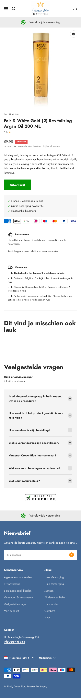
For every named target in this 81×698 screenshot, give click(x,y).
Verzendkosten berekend (30, 146)
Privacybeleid (12, 584)
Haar (47, 617)
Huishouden (51, 604)
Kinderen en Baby (54, 597)
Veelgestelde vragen (15, 604)
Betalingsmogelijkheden (17, 591)
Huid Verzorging (54, 584)
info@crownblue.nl (14, 381)
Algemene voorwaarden (18, 577)
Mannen (48, 591)
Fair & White (11, 114)
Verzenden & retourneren (18, 597)
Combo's (49, 611)
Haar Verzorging (54, 577)
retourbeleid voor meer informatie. (41, 251)
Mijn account (11, 611)
